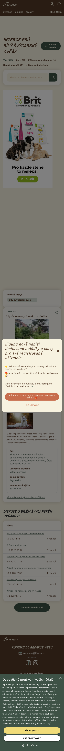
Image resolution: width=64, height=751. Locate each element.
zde (31, 386)
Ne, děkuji (32, 405)
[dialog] (32, 712)
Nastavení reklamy (11, 720)
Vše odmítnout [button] (32, 738)
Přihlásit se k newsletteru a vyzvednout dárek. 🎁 (32, 396)
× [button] (60, 678)
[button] (32, 745)
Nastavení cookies (11, 723)
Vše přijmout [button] (32, 730)
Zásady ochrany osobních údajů (36, 723)
